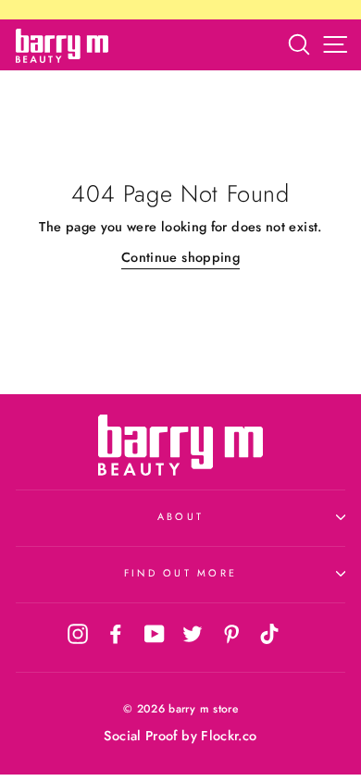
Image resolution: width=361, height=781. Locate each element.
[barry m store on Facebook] (116, 633)
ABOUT (180, 516)
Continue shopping (180, 257)
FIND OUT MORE (180, 572)
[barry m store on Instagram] (78, 633)
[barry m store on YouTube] (154, 633)
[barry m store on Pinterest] (231, 633)
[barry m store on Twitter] (192, 633)
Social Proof (140, 735)
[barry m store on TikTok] (269, 633)
